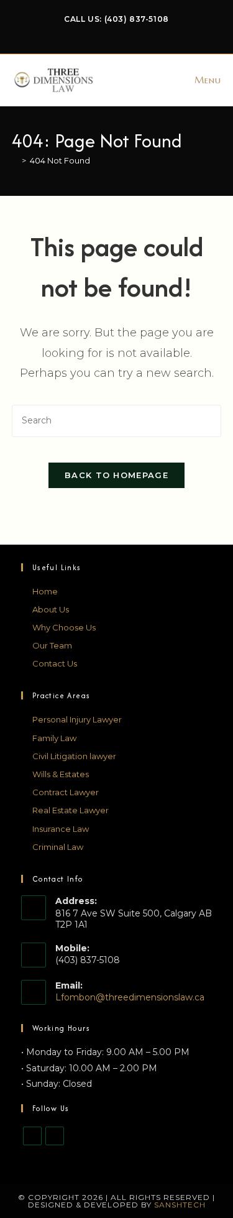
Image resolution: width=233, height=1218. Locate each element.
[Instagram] (54, 1136)
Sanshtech (180, 1204)
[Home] (15, 160)
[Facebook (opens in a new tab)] (110, 32)
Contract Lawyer (65, 792)
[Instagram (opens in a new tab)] (125, 32)
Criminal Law (57, 847)
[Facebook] (32, 1136)
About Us (50, 609)
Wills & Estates (60, 774)
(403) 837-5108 (136, 19)
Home (45, 591)
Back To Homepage (116, 475)
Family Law (54, 738)
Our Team (52, 645)
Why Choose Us (64, 627)
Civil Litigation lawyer (74, 756)
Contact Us (54, 663)
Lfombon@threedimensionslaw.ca (129, 997)
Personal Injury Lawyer (77, 719)
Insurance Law (60, 829)
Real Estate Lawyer (70, 810)
